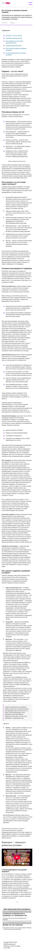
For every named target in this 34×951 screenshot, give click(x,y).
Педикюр (12, 22)
